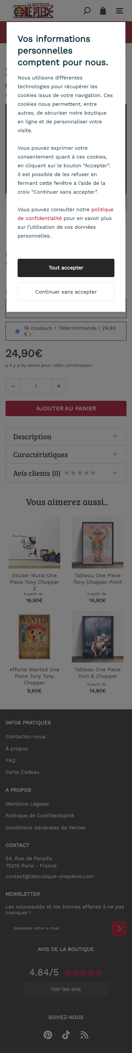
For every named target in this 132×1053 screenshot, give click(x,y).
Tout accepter (66, 268)
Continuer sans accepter (66, 292)
